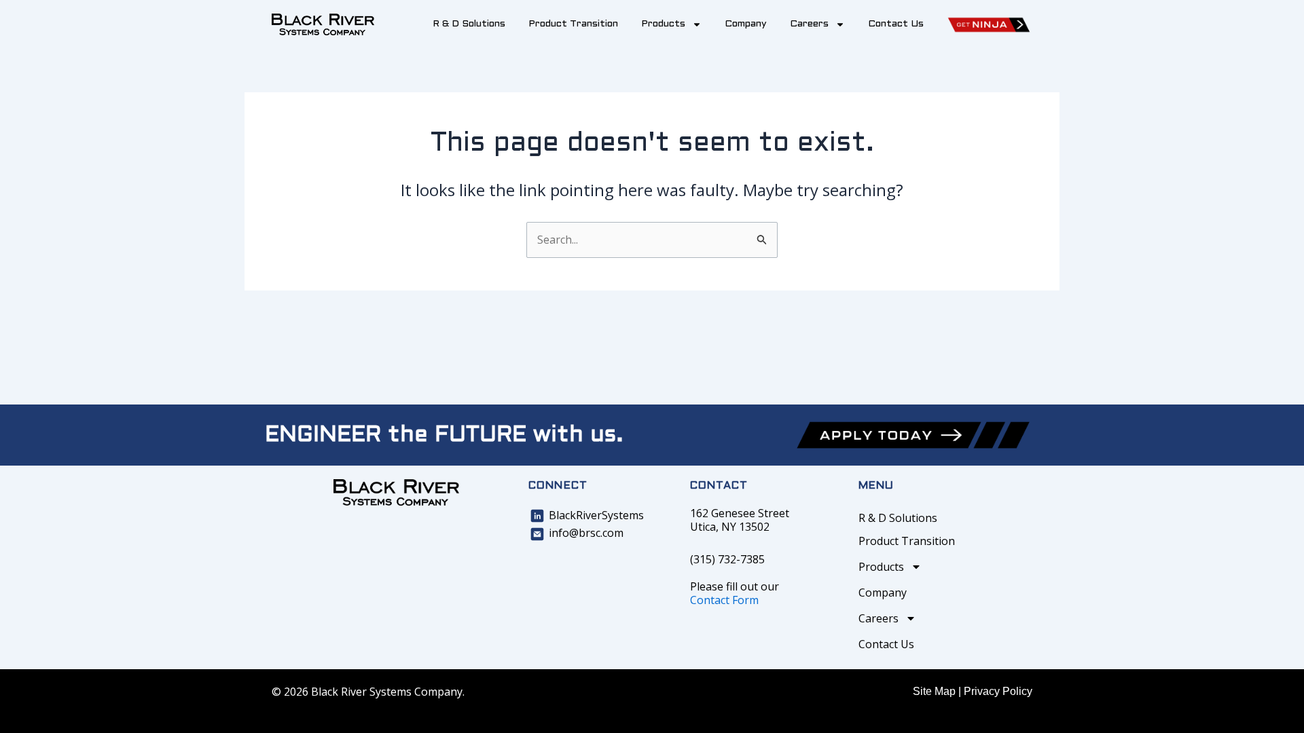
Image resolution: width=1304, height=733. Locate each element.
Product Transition (573, 24)
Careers (809, 24)
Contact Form (724, 600)
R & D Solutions (469, 24)
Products (663, 24)
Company (746, 24)
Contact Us (896, 24)
